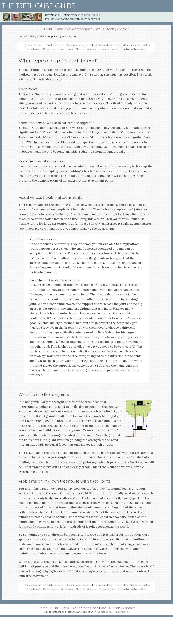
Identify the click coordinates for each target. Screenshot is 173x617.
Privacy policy (121, 612)
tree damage (77, 370)
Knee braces (33, 49)
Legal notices (105, 612)
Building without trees (133, 49)
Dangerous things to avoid (58, 49)
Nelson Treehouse (85, 337)
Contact (123, 29)
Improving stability (108, 49)
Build (48, 29)
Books (99, 29)
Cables (146, 45)
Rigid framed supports (78, 45)
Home (22, 36)
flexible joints (129, 370)
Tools (110, 29)
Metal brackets (131, 45)
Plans (58, 29)
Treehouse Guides (89, 15)
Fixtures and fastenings (107, 45)
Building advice (36, 36)
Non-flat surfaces (86, 49)
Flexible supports (54, 45)
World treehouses (78, 29)
